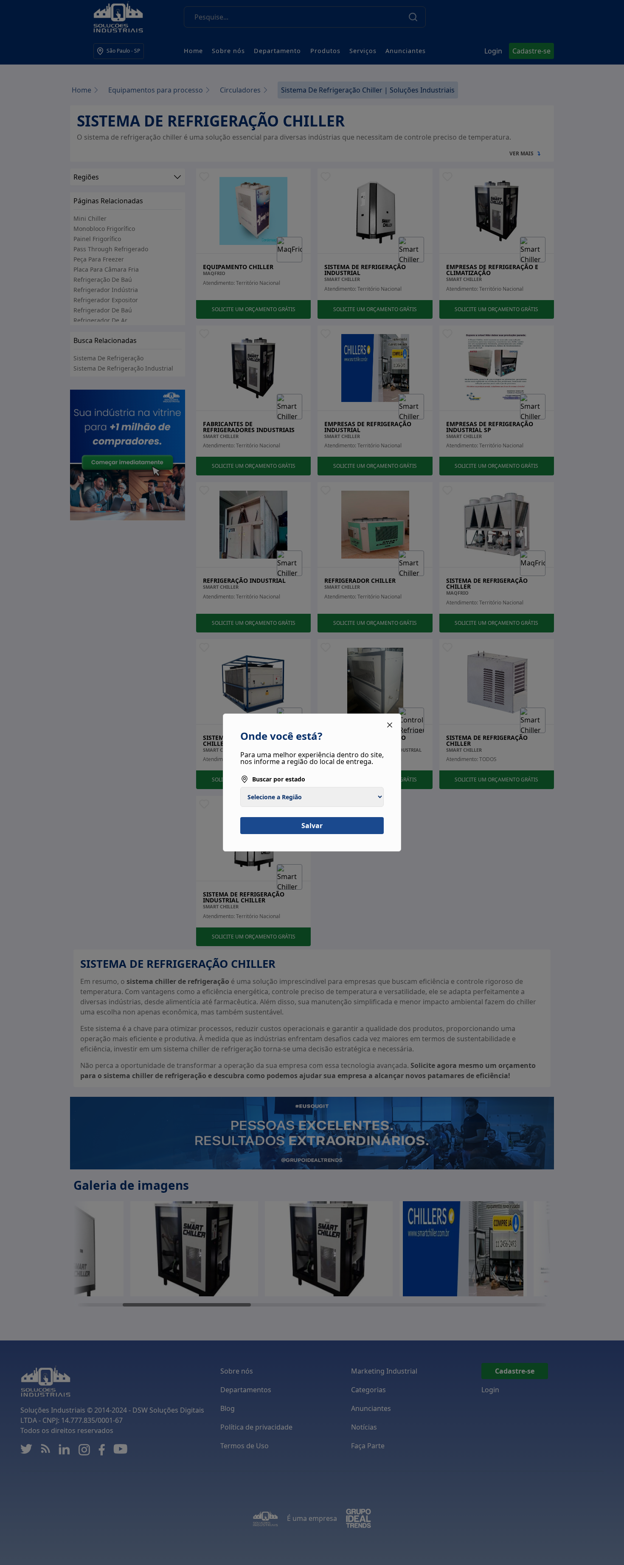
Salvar (312, 825)
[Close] (389, 725)
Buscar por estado (278, 779)
